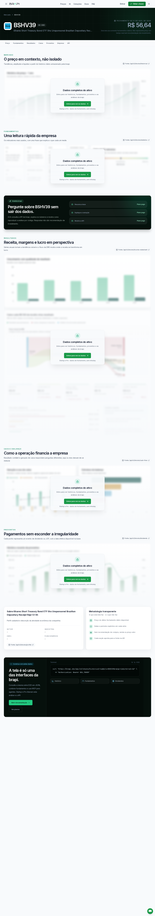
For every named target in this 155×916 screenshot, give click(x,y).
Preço (7, 43)
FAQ (93, 4)
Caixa (41, 43)
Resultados (31, 43)
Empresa (60, 43)
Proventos (50, 43)
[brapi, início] (14, 4)
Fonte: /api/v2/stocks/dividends (136, 538)
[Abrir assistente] (150, 911)
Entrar (122, 4)
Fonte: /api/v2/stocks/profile (21, 645)
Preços (63, 4)
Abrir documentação (19, 703)
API (68, 43)
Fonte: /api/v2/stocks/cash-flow (135, 460)
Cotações (78, 4)
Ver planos (15, 709)
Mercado (7, 15)
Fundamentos (18, 43)
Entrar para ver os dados (76, 104)
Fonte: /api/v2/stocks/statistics (136, 140)
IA (70, 4)
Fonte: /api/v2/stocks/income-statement (132, 250)
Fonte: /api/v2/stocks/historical (136, 64)
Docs (87, 4)
